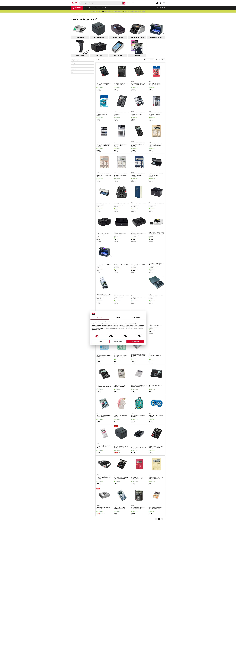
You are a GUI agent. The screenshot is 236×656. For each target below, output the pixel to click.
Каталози (86, 7)
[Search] (123, 3)
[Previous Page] (164, 519)
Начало (72, 15)
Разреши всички (135, 341)
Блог (106, 7)
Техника (76, 15)
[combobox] (130, 3)
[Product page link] (104, 71)
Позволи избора (118, 341)
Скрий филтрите (101, 59)
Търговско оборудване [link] (84, 15)
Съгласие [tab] (99, 317)
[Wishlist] (160, 3)
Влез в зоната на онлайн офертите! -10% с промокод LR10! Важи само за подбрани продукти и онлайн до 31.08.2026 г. (118, 11)
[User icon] (157, 3)
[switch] (111, 336)
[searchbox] (102, 3)
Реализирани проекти (99, 7)
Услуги (91, 7)
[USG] (74, 3)
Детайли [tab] (118, 317)
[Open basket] (164, 3)
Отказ (100, 341)
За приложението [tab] (136, 317)
